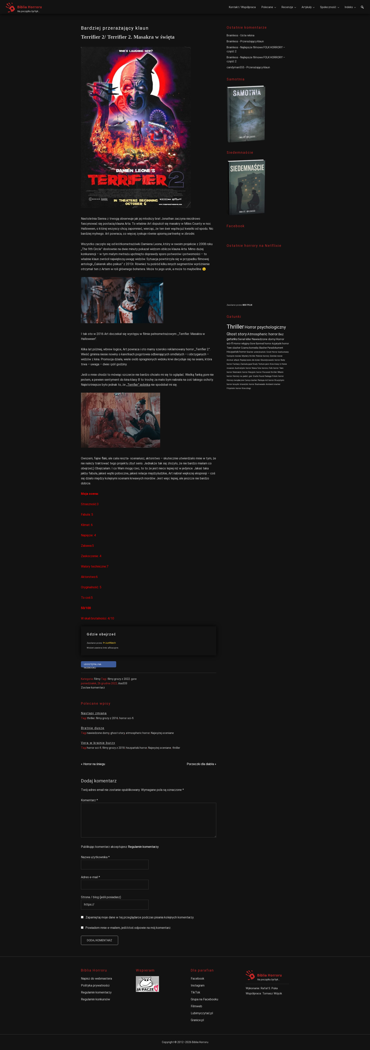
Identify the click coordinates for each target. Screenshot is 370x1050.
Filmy (97, 678)
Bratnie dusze (92, 728)
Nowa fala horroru (260, 368)
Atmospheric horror (262, 334)
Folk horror (274, 368)
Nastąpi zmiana (94, 713)
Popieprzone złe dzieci (250, 360)
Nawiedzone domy (263, 339)
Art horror (269, 380)
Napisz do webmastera (96, 978)
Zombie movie (276, 356)
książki (236, 384)
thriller (91, 718)
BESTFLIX (247, 305)
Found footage (265, 376)
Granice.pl (197, 1020)
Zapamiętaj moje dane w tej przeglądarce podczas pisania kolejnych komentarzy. (140, 917)
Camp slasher (251, 380)
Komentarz (89, 800)
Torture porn (263, 364)
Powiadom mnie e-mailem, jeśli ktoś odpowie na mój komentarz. (128, 928)
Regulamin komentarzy (143, 847)
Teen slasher (233, 347)
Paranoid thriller (269, 372)
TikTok (195, 992)
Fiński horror (278, 376)
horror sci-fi (126, 718)
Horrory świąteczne (235, 380)
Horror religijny (241, 343)
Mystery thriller (248, 356)
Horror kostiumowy (280, 352)
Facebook (197, 978)
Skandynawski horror (270, 360)
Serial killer (244, 339)
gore (134, 678)
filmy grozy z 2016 (107, 718)
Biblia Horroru (29, 7)
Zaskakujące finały (249, 364)
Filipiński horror (234, 388)
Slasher (263, 347)
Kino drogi (246, 388)
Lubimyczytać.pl (202, 1013)
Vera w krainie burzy (98, 743)
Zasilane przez (95, 643)
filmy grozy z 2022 (119, 678)
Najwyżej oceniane (162, 732)
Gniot (268, 352)
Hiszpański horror (236, 351)
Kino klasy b (275, 364)
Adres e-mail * (90, 877)
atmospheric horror (138, 732)
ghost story (117, 732)
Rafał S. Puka (269, 988)
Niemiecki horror (240, 372)
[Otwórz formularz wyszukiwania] (362, 7)
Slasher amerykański (256, 352)
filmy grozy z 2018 (113, 747)
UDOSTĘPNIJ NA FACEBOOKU (92, 665)
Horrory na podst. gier (242, 376)
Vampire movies (234, 356)
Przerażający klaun (252, 41)
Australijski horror (243, 368)
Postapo (261, 380)
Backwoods (260, 384)
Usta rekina (247, 35)
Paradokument (275, 347)
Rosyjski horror (255, 372)
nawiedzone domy (98, 732)
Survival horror (263, 343)
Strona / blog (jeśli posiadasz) (101, 897)
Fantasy (236, 364)
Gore (252, 343)
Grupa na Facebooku (204, 999)
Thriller (235, 326)
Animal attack (233, 360)
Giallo (255, 376)
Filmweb (196, 1006)
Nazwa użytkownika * (95, 857)
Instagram (197, 985)
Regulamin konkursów (95, 999)
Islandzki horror (247, 384)
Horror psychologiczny (265, 327)
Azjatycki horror (280, 343)
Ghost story (237, 334)
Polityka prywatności (95, 985)
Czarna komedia (249, 347)
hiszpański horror (136, 747)
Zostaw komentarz (93, 687)
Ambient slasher (273, 384)
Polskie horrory (262, 356)
